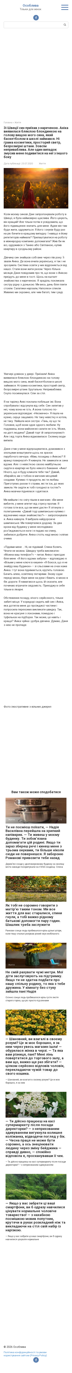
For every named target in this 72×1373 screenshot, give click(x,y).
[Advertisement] (36, 74)
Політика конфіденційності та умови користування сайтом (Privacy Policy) (25, 1354)
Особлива (31, 5)
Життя (42, 163)
